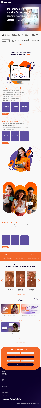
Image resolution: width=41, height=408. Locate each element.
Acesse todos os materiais (20, 342)
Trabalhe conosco (4, 374)
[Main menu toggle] (39, 2)
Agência (3, 380)
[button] (19, 44)
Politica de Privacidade (6, 395)
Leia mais (3, 319)
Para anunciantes (4, 386)
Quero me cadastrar (20, 357)
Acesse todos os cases (20, 294)
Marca (3, 379)
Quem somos (4, 373)
